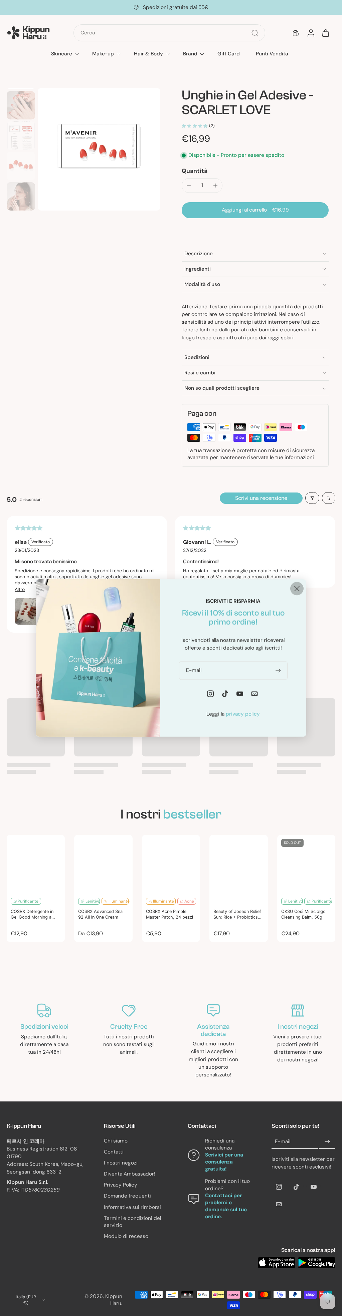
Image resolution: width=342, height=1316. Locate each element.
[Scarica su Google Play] (316, 1262)
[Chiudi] (297, 588)
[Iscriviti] (327, 1141)
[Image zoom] (99, 149)
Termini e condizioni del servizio (132, 1222)
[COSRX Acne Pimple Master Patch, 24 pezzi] (171, 864)
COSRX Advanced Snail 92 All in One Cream (101, 914)
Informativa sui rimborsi (132, 1207)
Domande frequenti (127, 1196)
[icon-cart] (325, 33)
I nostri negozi (121, 1163)
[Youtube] (313, 1187)
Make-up (103, 53)
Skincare (61, 53)
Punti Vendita (272, 53)
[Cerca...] (255, 33)
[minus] (188, 185)
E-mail (282, 1141)
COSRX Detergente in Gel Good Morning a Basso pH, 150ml (32, 914)
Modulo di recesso (126, 1236)
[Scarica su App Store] (276, 1262)
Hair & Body (148, 53)
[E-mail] (279, 1204)
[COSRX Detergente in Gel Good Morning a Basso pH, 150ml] (36, 864)
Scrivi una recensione (261, 498)
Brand (190, 53)
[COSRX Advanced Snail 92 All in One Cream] (103, 864)
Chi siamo (116, 1140)
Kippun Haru (113, 1300)
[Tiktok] (296, 1187)
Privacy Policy (120, 1185)
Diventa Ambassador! (129, 1174)
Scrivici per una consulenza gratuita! (224, 1162)
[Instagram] (279, 1187)
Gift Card (228, 53)
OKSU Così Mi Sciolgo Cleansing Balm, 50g (303, 914)
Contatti (114, 1151)
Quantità (194, 171)
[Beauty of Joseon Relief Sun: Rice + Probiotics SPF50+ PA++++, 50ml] (238, 864)
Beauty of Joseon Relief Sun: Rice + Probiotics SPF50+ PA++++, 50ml (237, 914)
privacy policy (243, 714)
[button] (255, 210)
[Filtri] (312, 498)
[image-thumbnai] (21, 105)
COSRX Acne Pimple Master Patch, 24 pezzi (169, 914)
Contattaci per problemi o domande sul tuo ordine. (226, 1206)
